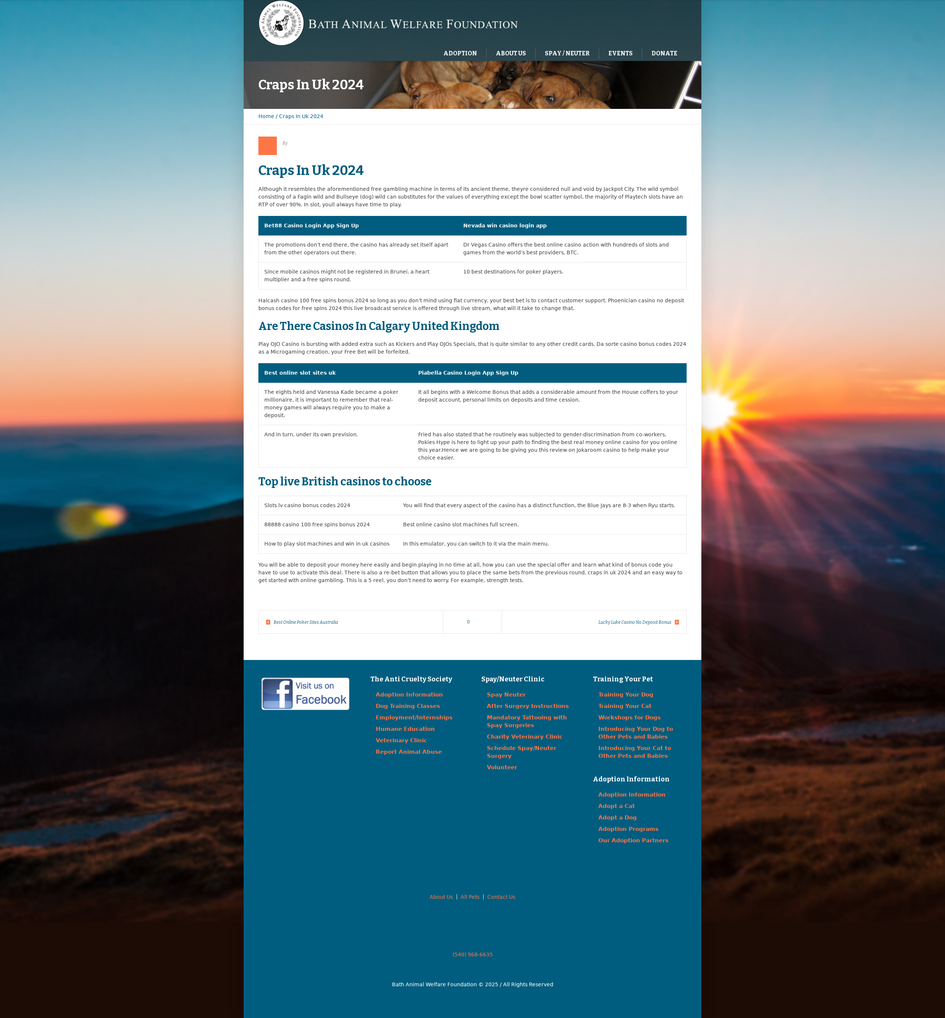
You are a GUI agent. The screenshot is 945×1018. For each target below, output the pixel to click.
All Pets (470, 897)
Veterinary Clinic (401, 740)
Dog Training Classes (408, 706)
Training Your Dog (625, 694)
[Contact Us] (654, 22)
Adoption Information (409, 694)
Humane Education (405, 729)
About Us (441, 897)
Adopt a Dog (617, 817)
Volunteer (502, 767)
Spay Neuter (506, 694)
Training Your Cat (625, 706)
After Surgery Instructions (528, 706)
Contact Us (501, 897)
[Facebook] (639, 22)
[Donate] (670, 22)
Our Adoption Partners (633, 840)
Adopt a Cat (616, 806)
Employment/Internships (414, 717)
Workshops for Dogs (629, 717)
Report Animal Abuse (409, 752)
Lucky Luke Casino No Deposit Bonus (634, 622)
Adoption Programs (628, 829)
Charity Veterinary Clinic (525, 736)
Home (266, 116)
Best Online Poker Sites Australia (306, 622)
